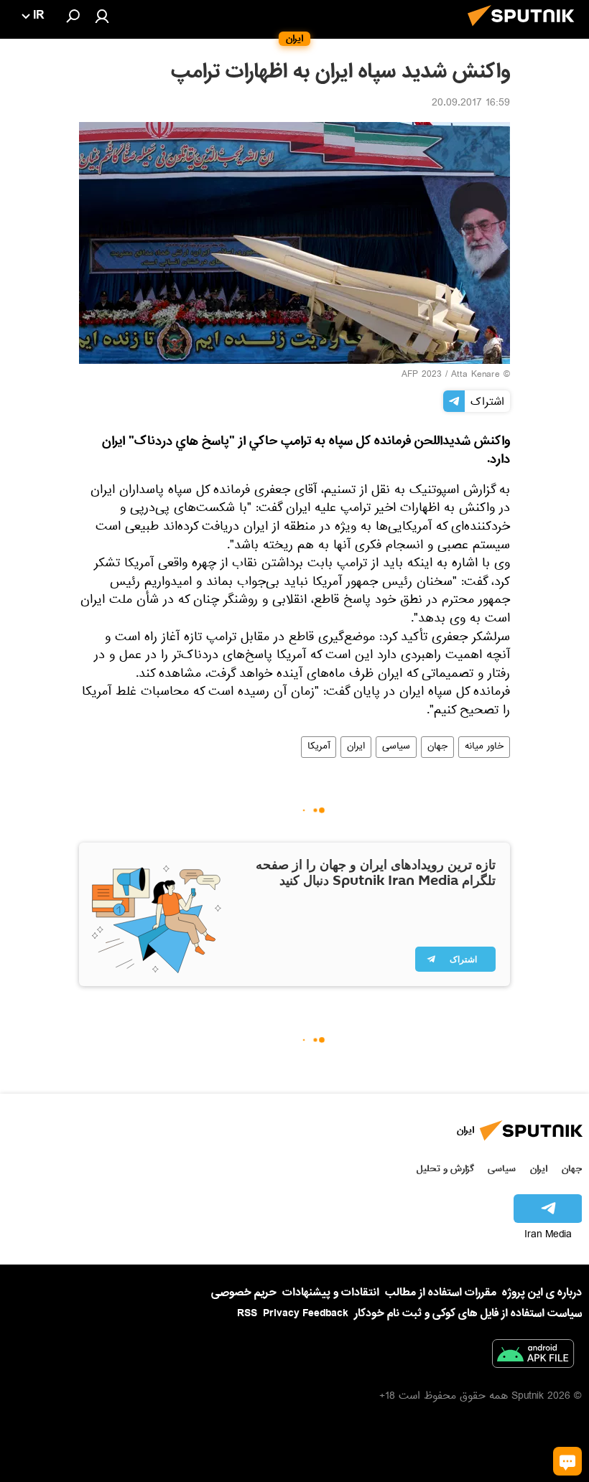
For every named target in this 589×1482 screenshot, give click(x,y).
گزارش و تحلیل (445, 1168)
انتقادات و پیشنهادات (330, 1293)
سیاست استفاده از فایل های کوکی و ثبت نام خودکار (468, 1313)
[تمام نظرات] (567, 1461)
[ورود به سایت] (102, 15)
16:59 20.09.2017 (471, 104)
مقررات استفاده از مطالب (440, 1292)
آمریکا (318, 747)
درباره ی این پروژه (542, 1292)
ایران (356, 747)
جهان (437, 747)
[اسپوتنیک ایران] (525, 30)
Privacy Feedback (305, 1314)
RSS (247, 1313)
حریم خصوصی (244, 1292)
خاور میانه (484, 747)
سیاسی (396, 747)
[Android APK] (533, 1356)
